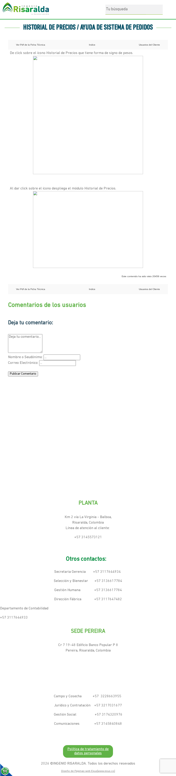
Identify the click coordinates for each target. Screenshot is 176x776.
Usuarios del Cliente (149, 44)
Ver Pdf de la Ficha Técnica (30, 44)
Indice (92, 44)
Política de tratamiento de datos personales (88, 751)
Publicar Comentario (23, 373)
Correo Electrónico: (23, 363)
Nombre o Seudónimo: (25, 357)
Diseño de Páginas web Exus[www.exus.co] (88, 771)
